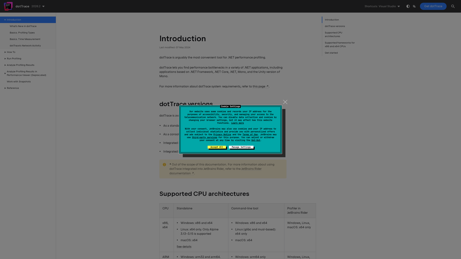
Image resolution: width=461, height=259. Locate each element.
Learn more (237, 123)
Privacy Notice (222, 134)
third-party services (204, 137)
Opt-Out (255, 140)
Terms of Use (250, 134)
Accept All (217, 147)
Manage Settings (241, 147)
